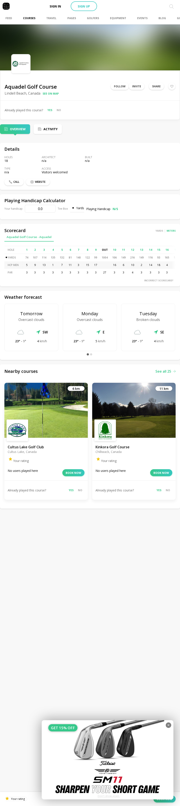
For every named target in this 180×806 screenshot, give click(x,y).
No (59, 110)
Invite (136, 86)
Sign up (84, 6)
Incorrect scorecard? (158, 280)
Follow (120, 86)
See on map (51, 93)
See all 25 (163, 371)
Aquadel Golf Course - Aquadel (29, 237)
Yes (49, 110)
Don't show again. (109, 796)
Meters (171, 230)
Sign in (55, 6)
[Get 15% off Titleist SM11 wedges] (107, 759)
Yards (159, 230)
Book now (73, 473)
